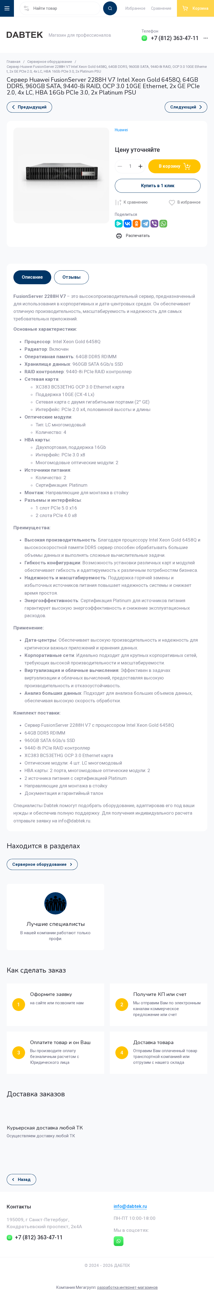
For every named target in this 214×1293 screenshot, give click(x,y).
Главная (13, 62)
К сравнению (136, 202)
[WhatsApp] (163, 224)
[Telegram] (145, 224)
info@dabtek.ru (130, 1206)
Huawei (121, 130)
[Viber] (154, 224)
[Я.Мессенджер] (119, 224)
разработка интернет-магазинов (127, 1287)
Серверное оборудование (49, 62)
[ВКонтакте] (128, 224)
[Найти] (110, 8)
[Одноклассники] (136, 224)
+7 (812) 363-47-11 (175, 38)
